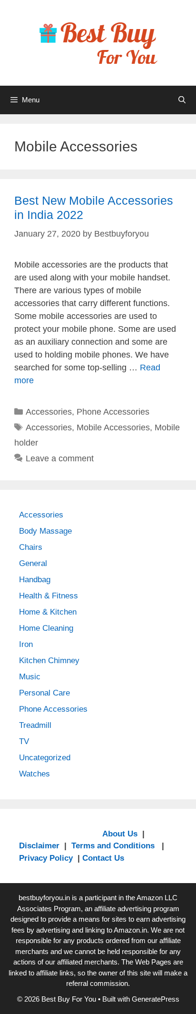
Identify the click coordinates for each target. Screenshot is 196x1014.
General (33, 563)
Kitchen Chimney (49, 660)
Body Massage (45, 531)
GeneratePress (155, 999)
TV (24, 741)
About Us (119, 833)
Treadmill (35, 725)
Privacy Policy (46, 858)
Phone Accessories (113, 412)
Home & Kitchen (48, 611)
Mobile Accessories (113, 427)
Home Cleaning (46, 628)
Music (29, 676)
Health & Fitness (48, 595)
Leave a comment (60, 458)
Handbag (34, 579)
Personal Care (44, 692)
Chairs (30, 547)
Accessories (49, 412)
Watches (34, 773)
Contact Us (103, 858)
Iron (26, 644)
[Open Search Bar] (182, 100)
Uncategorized (44, 757)
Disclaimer (39, 845)
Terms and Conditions (114, 845)
